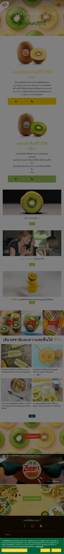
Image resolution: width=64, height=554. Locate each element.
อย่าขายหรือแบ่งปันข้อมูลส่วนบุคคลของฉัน (14, 550)
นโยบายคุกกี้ (39, 546)
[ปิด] (61, 540)
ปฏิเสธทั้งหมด (56, 550)
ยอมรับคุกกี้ (45, 550)
